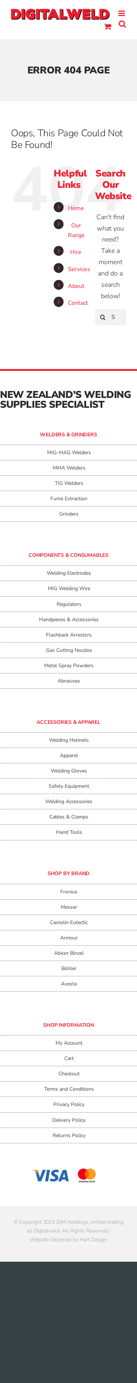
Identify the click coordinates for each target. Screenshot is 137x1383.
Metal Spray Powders (69, 665)
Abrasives (69, 680)
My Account (69, 1043)
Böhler (68, 968)
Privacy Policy (68, 1104)
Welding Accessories (68, 801)
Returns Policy (69, 1135)
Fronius (68, 891)
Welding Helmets (69, 740)
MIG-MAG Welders (69, 452)
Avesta (69, 983)
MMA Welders (69, 467)
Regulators (69, 604)
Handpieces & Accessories (69, 619)
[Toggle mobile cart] (107, 26)
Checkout (69, 1073)
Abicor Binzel (69, 953)
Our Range (76, 230)
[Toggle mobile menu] (122, 13)
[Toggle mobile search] (122, 24)
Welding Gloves (69, 770)
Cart (69, 1058)
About (76, 286)
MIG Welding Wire (69, 588)
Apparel (69, 755)
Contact (78, 303)
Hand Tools (69, 832)
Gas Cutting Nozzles (69, 650)
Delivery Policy (68, 1120)
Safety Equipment (69, 786)
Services (79, 269)
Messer (69, 907)
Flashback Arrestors (69, 634)
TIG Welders (69, 483)
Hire (75, 252)
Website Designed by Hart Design (68, 1239)
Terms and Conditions (69, 1089)
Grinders (69, 513)
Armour (69, 937)
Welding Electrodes (69, 573)
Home (76, 208)
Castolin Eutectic (69, 922)
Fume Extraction (68, 498)
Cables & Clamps (68, 816)
